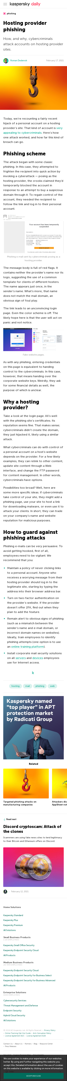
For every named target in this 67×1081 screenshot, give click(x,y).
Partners (28, 1044)
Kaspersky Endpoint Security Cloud (21, 950)
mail (27, 686)
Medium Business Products (18, 962)
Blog (35, 1044)
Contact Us (8, 1044)
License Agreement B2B (36, 1036)
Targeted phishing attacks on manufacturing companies (19, 803)
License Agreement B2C (14, 1036)
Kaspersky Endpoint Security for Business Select (27, 975)
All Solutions (9, 930)
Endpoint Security (12, 1010)
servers (21, 658)
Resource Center (46, 1044)
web (52, 686)
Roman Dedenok (18, 60)
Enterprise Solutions (14, 992)
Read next (11, 819)
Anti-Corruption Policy (42, 1033)
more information (54, 1068)
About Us (18, 1044)
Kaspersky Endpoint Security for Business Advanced (29, 980)
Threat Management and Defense (20, 1005)
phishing (11, 13)
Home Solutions (12, 907)
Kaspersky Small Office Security (18, 945)
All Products (9, 955)
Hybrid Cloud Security (14, 1015)
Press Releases (10, 1046)
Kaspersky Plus (10, 920)
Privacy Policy (49, 1030)
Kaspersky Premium (13, 925)
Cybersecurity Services (14, 1000)
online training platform (27, 646)
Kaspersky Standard (13, 915)
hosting (16, 686)
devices (37, 658)
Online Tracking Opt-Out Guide (18, 1033)
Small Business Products (17, 937)
